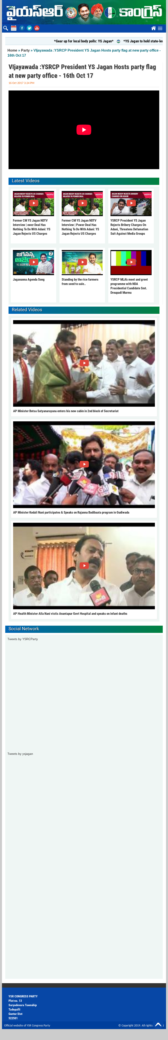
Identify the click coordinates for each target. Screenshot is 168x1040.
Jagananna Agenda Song (29, 279)
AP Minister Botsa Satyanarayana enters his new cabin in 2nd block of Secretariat (66, 411)
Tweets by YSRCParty (22, 639)
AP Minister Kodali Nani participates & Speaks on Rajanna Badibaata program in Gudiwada (71, 512)
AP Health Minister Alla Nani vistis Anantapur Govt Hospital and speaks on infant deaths (70, 614)
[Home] (84, 12)
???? (153, 27)
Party (25, 50)
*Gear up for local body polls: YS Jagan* (68, 41)
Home (12, 50)
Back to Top (158, 1023)
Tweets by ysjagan (20, 753)
